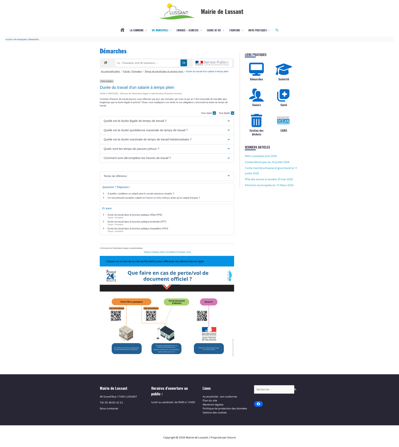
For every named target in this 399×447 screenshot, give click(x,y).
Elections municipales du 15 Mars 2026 (269, 185)
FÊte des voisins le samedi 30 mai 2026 (269, 179)
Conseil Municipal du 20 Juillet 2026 (267, 162)
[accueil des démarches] (105, 61)
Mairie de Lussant (222, 11)
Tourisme (234, 30)
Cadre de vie (214, 30)
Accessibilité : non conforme (220, 396)
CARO (283, 130)
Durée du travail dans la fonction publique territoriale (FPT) (137, 221)
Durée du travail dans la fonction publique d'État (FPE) (135, 214)
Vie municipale (160, 30)
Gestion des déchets (256, 132)
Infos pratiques (257, 30)
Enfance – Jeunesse (188, 30)
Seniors (256, 105)
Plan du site (210, 400)
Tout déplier (225, 113)
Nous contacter (109, 408)
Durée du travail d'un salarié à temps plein (207, 71)
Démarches (256, 79)
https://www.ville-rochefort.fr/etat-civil (167, 252)
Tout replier (207, 113)
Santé (283, 105)
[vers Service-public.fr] (212, 63)
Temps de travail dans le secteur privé (164, 71)
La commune (137, 30)
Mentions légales (213, 404)
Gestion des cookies (215, 412)
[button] (277, 30)
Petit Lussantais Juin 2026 (261, 156)
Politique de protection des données (225, 408)
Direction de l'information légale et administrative (122, 248)
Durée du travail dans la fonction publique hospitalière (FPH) (138, 228)
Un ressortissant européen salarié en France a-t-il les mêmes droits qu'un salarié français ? (154, 197)
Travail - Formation (132, 71)
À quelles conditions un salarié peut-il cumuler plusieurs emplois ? (141, 193)
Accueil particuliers (111, 71)
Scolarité (283, 79)
